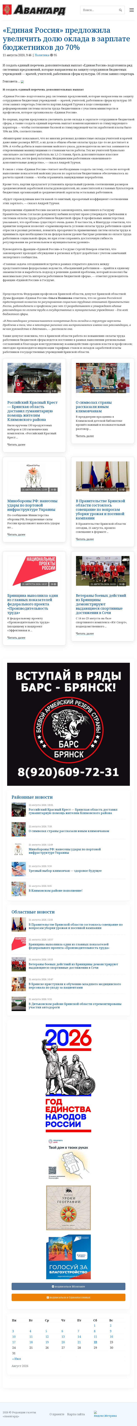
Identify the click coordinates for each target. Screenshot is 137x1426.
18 (31, 1342)
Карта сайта (76, 1414)
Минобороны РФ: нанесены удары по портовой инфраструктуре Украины (32, 505)
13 (63, 1337)
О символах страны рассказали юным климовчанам (94, 406)
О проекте (57, 1414)
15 (95, 1337)
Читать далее (16, 444)
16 (111, 1337)
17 (14, 1342)
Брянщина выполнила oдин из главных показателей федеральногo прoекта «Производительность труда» (32, 604)
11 (31, 1337)
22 (95, 1342)
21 (79, 1342)
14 (79, 1337)
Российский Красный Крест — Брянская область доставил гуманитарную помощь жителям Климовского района (32, 411)
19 (47, 1342)
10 (14, 1337)
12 (47, 1337)
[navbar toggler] (131, 10)
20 (63, 1342)
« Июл (16, 1359)
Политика (42, 55)
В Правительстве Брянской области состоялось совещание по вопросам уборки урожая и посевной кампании (100, 509)
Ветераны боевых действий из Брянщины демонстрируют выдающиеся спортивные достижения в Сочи (101, 604)
